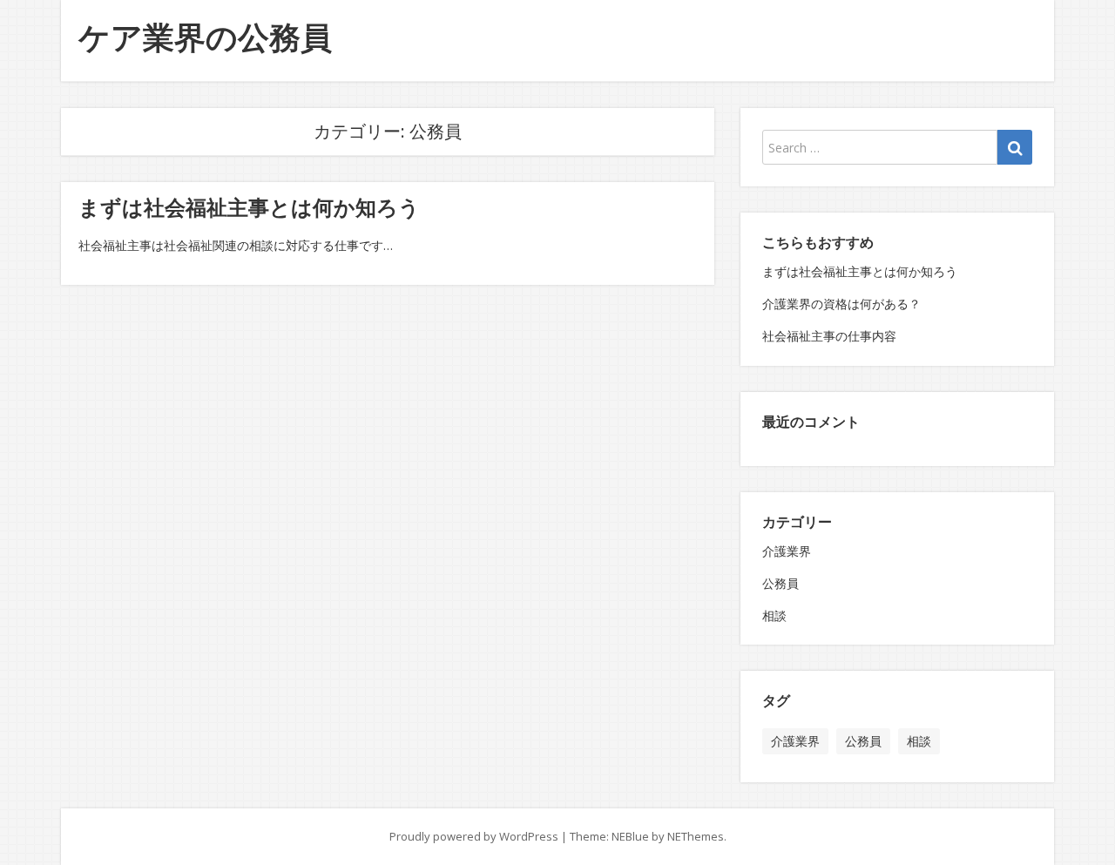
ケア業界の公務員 (205, 37)
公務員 (780, 583)
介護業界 (786, 551)
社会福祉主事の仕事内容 (829, 336)
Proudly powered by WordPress (473, 836)
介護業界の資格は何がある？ (841, 303)
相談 (774, 615)
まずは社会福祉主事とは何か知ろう (249, 207)
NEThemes (695, 836)
